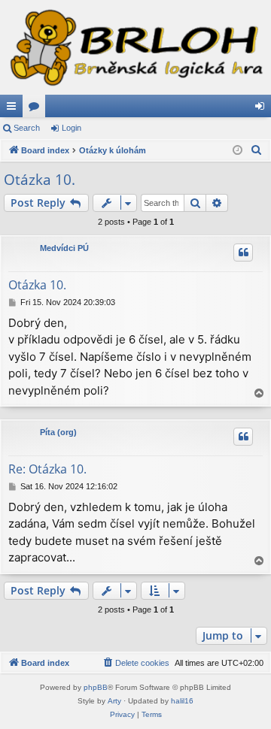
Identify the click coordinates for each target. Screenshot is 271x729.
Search (27, 127)
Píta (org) (58, 432)
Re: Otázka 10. (47, 468)
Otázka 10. (39, 179)
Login (71, 127)
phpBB (96, 687)
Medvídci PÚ (64, 248)
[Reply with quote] (243, 253)
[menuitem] (256, 150)
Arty (114, 701)
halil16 (182, 701)
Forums (37, 109)
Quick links (14, 109)
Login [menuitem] (262, 109)
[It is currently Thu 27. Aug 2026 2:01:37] (237, 150)
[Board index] (135, 47)
